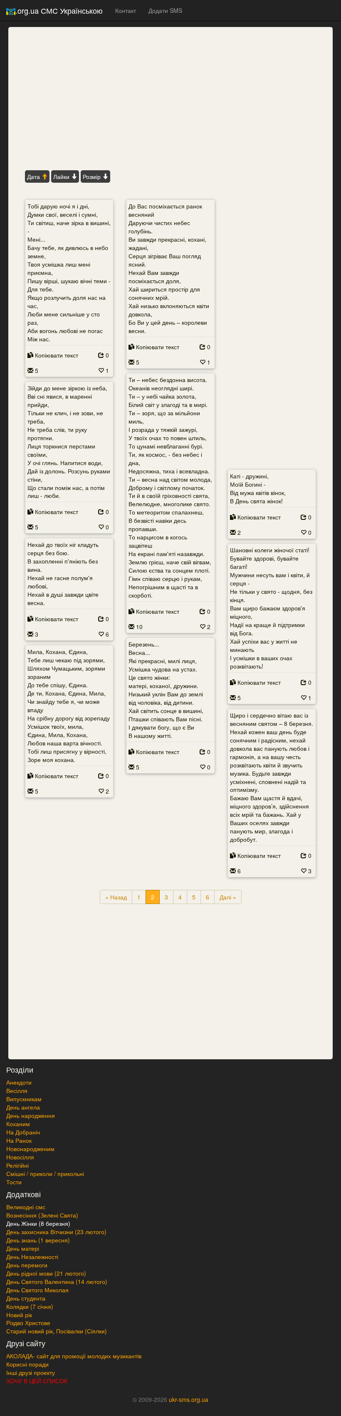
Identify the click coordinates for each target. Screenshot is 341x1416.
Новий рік (19, 1315)
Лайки (62, 176)
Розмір (92, 176)
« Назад (116, 897)
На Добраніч (23, 1132)
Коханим (18, 1124)
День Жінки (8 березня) (38, 1223)
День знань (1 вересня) (38, 1240)
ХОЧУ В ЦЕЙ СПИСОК (36, 1381)
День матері (22, 1248)
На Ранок (19, 1140)
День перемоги (26, 1265)
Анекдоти (19, 1082)
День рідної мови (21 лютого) (46, 1273)
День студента (25, 1298)
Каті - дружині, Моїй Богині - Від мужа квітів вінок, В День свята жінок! (258, 488)
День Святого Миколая (37, 1290)
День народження (30, 1115)
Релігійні (17, 1165)
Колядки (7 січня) (29, 1306)
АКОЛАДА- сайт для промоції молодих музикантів (73, 1356)
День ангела (23, 1107)
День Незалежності (32, 1256)
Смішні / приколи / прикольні (45, 1173)
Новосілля (20, 1157)
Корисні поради (27, 1364)
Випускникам (24, 1099)
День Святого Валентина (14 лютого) (56, 1281)
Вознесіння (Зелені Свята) (42, 1215)
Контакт (125, 10)
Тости (14, 1182)
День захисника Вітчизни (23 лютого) (56, 1231)
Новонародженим (30, 1148)
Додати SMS (165, 10)
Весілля (16, 1090)
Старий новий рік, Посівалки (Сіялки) (56, 1331)
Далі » (228, 897)
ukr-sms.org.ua (188, 1399)
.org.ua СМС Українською (59, 10)
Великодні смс (25, 1207)
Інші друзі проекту (30, 1372)
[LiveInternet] (170, 1413)
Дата (34, 176)
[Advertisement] (170, 97)
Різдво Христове (28, 1322)
